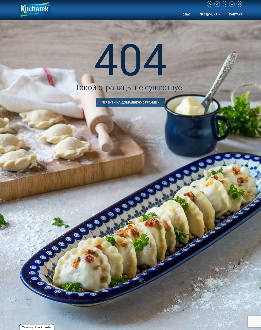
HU (224, 3)
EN (239, 3)
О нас (186, 14)
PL (209, 3)
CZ (231, 3)
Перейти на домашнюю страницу (130, 102)
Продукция (208, 14)
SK (217, 3)
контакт (235, 14)
